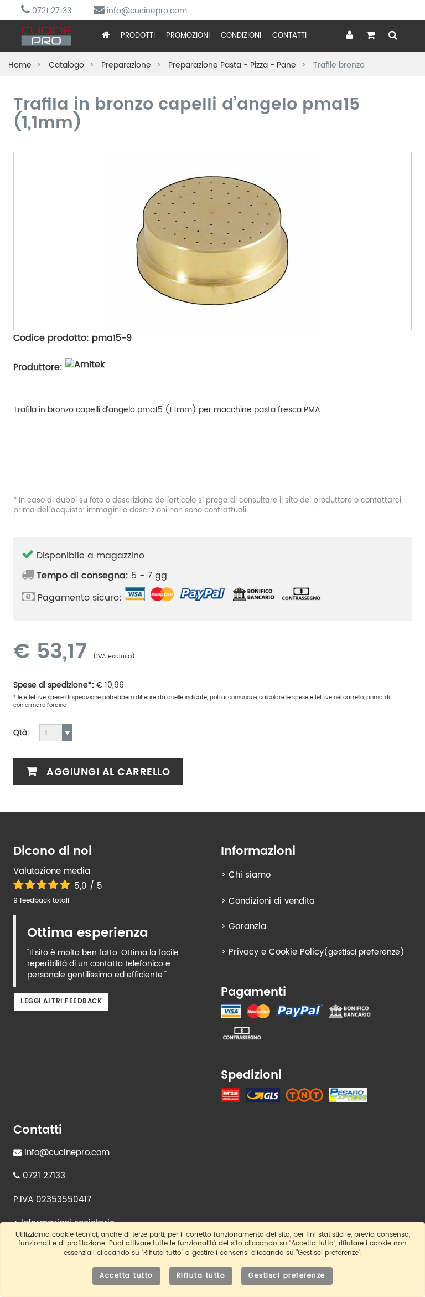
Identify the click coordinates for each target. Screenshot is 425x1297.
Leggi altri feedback (61, 1001)
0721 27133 (50, 10)
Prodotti (138, 36)
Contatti (289, 36)
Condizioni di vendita (272, 901)
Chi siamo (250, 875)
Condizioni (241, 36)
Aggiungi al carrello (107, 772)
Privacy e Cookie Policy (276, 952)
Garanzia (247, 927)
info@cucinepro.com (146, 10)
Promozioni (188, 36)
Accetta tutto (126, 1275)
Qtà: (21, 733)
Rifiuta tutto (201, 1275)
